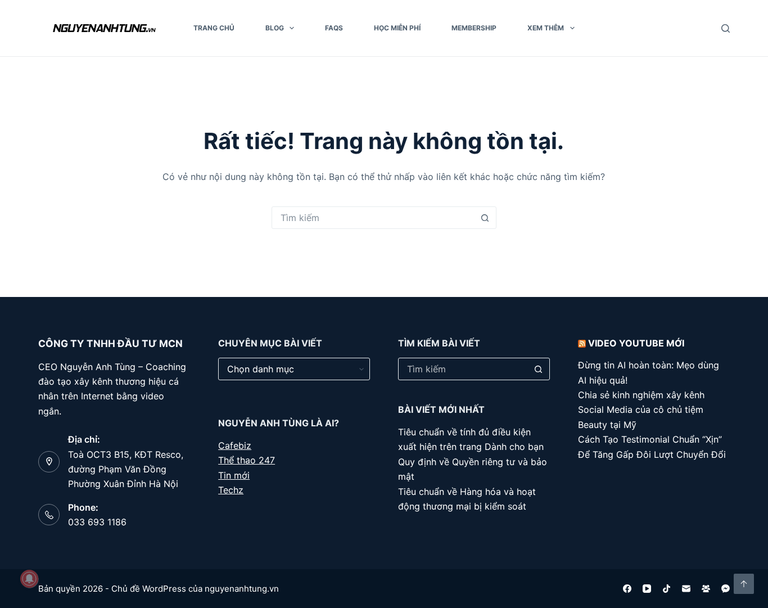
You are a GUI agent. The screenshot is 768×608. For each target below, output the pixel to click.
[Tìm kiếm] (725, 28)
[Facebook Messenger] (725, 588)
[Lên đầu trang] (744, 584)
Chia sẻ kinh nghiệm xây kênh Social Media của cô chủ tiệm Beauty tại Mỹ (641, 409)
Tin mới (234, 475)
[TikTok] (666, 588)
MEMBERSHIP (473, 28)
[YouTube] (647, 588)
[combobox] (373, 217)
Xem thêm (545, 28)
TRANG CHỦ (213, 28)
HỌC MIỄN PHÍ (397, 28)
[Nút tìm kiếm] (485, 217)
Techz (230, 490)
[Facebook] (627, 588)
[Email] (686, 588)
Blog (274, 28)
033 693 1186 (97, 522)
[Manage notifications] (29, 579)
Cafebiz (234, 445)
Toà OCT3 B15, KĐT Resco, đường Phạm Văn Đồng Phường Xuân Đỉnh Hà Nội (125, 469)
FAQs (334, 28)
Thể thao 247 (246, 460)
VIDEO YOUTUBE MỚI (636, 343)
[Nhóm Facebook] (706, 588)
